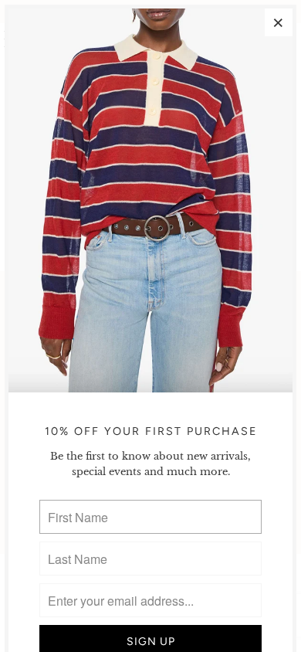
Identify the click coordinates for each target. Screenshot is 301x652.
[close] (279, 22)
